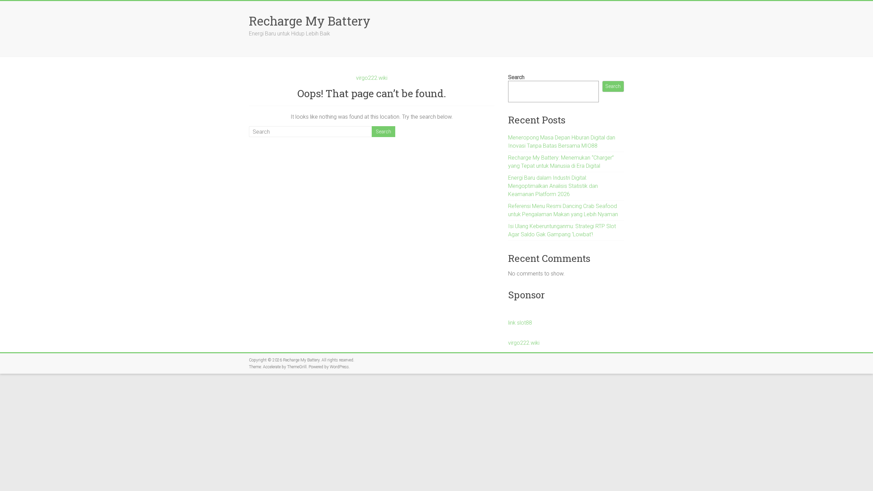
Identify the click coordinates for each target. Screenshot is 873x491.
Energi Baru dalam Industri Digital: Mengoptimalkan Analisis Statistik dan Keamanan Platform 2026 (553, 186)
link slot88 (520, 322)
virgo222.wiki (371, 78)
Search (516, 77)
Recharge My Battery (309, 21)
